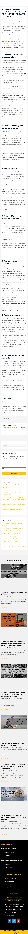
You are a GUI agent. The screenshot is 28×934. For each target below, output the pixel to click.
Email (3, 468)
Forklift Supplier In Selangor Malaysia (12, 528)
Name (3, 464)
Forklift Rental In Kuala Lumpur (12, 544)
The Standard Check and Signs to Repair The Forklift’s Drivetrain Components (13, 766)
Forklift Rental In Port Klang (11, 538)
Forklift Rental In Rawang (10, 536)
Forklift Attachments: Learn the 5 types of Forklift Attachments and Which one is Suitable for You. (13, 492)
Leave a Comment (5, 18)
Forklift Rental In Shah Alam (11, 541)
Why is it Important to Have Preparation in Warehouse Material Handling (13, 817)
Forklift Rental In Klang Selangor (12, 533)
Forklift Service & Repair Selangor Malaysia (14, 546)
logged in (11, 427)
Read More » (4, 607)
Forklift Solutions (13, 18)
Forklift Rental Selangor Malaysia (11, 531)
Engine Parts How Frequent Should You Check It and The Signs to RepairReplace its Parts (14, 499)
